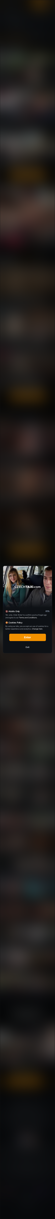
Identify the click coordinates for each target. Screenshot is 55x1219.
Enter (27, 637)
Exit (27, 647)
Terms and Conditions (28, 617)
